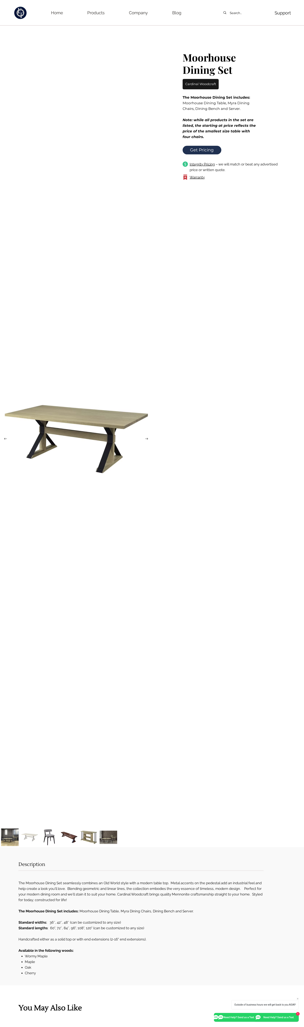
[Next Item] (146, 439)
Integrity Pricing (202, 164)
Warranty (197, 177)
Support (283, 12)
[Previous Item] (5, 439)
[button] (96, 12)
